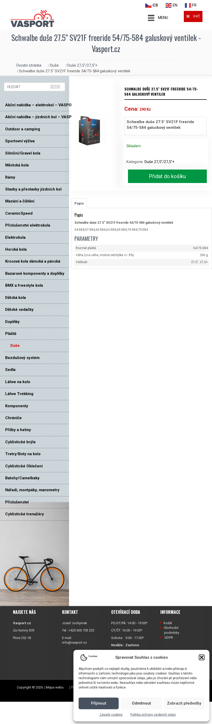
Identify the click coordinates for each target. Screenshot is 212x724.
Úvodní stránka (28, 65)
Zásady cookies (111, 714)
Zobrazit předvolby (184, 703)
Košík (168, 623)
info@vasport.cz (74, 642)
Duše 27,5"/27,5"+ (82, 65)
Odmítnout (141, 703)
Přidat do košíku (167, 176)
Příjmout (98, 703)
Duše (54, 65)
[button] (201, 657)
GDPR (168, 637)
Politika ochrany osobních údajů (153, 714)
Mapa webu (55, 687)
